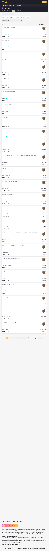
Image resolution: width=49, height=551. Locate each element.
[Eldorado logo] (6, 2)
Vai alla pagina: (34, 338)
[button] (3, 17)
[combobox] (8, 14)
